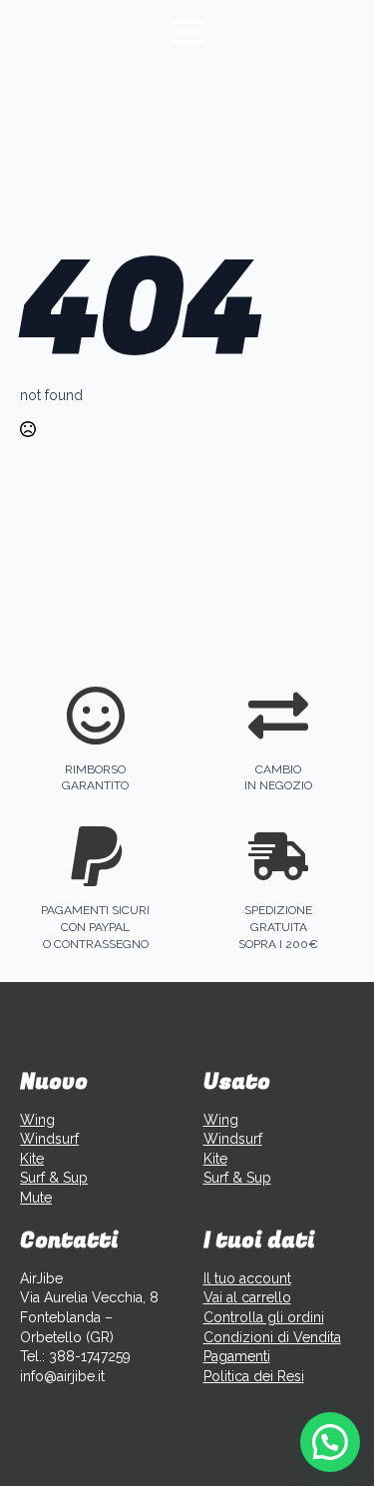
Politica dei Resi (253, 1376)
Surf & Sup (54, 1178)
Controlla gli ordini (263, 1317)
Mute (36, 1198)
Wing (37, 1120)
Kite (32, 1159)
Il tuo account (247, 1278)
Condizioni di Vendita (272, 1337)
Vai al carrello (247, 1297)
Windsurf (49, 1139)
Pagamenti (236, 1356)
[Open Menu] (187, 32)
